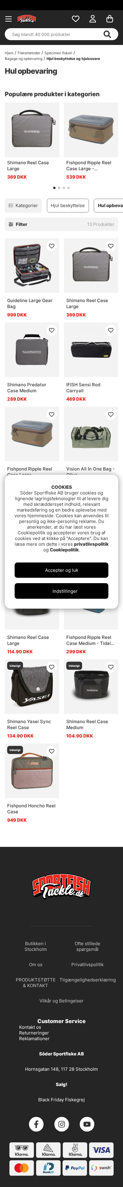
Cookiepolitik (64, 550)
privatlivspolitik (91, 544)
